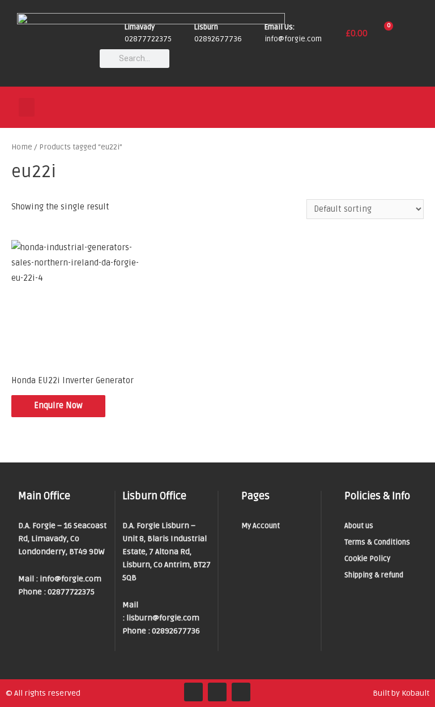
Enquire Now (58, 405)
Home (21, 147)
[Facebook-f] (193, 692)
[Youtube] (241, 692)
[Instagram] (217, 692)
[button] (27, 107)
